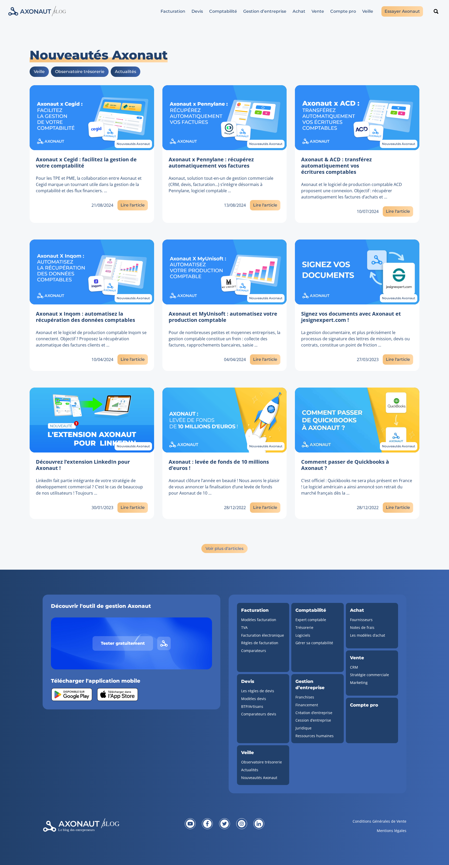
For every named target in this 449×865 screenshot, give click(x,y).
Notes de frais (362, 627)
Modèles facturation (258, 619)
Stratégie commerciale (369, 674)
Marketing (359, 682)
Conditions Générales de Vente (379, 821)
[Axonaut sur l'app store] (117, 694)
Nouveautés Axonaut (133, 144)
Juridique (303, 728)
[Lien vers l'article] (92, 117)
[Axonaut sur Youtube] (190, 823)
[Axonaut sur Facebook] (207, 823)
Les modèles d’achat (367, 635)
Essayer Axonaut (402, 11)
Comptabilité (223, 11)
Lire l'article (133, 205)
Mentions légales (391, 830)
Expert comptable (310, 619)
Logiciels (302, 635)
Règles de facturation (259, 642)
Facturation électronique (262, 635)
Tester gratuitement (123, 643)
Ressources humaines (314, 735)
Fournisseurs (361, 619)
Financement (306, 704)
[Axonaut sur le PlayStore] (72, 694)
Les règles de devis (257, 690)
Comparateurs (253, 650)
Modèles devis (253, 698)
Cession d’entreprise (313, 720)
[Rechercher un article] (436, 11)
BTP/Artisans (252, 706)
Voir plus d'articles (224, 548)
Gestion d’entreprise (264, 11)
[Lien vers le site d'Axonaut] (164, 643)
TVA (244, 627)
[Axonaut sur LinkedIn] (258, 823)
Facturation (173, 11)
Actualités (125, 71)
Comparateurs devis (258, 713)
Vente (318, 11)
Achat (299, 11)
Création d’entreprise (313, 712)
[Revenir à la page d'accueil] (103, 829)
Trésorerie (304, 627)
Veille (367, 11)
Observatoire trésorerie (79, 71)
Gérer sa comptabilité (314, 642)
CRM (354, 667)
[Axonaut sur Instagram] (241, 823)
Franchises (304, 697)
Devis (197, 11)
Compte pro (343, 11)
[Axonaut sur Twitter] (224, 823)
